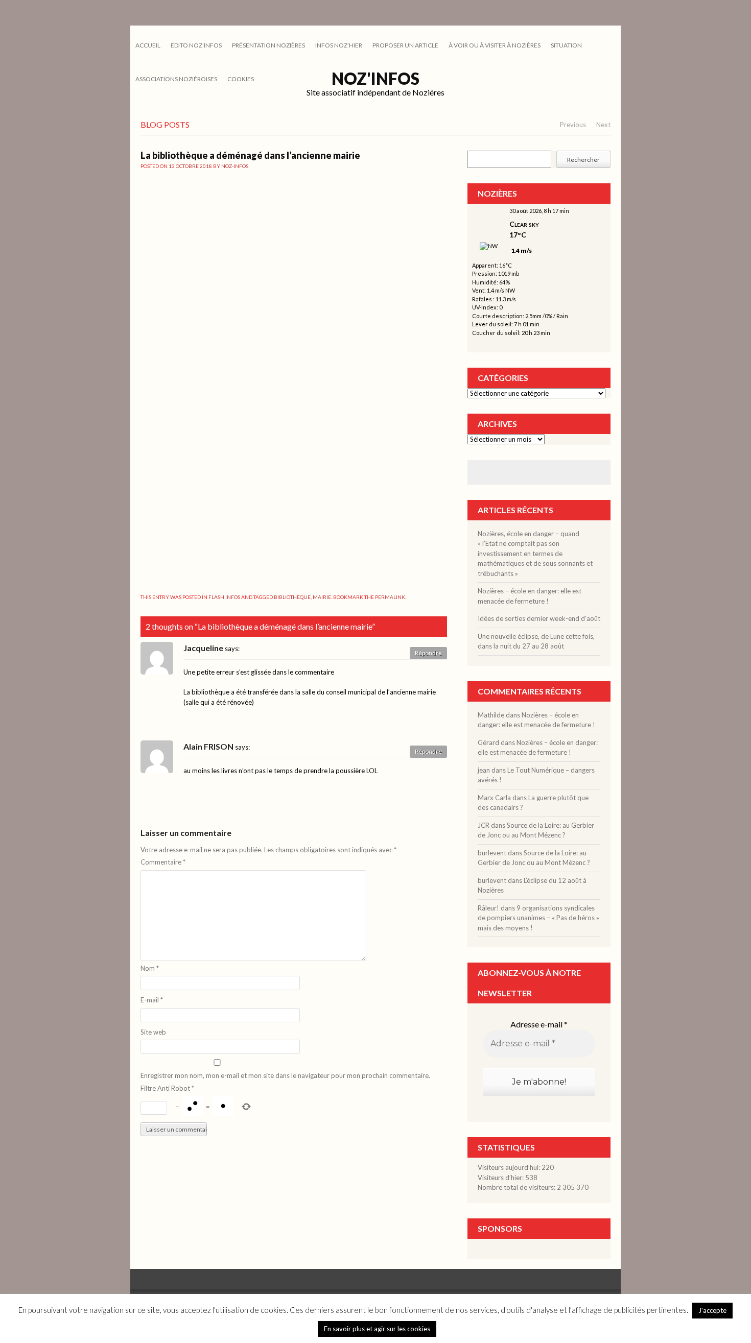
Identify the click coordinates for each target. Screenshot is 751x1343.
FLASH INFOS (224, 597)
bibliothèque (292, 597)
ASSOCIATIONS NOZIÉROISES (176, 79)
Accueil (147, 45)
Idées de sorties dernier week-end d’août (539, 618)
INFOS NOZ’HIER (338, 45)
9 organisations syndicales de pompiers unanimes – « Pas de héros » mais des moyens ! (538, 918)
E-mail (151, 1000)
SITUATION (566, 45)
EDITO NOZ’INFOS (196, 45)
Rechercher (583, 159)
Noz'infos (375, 78)
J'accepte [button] (712, 1310)
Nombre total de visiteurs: (517, 1187)
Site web (153, 1032)
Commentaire (162, 862)
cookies (240, 79)
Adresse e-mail (539, 1024)
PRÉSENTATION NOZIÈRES (268, 45)
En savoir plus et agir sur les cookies (377, 1329)
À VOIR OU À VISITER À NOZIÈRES (495, 45)
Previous (573, 125)
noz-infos (234, 166)
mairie (322, 597)
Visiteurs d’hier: (501, 1177)
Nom (149, 968)
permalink (390, 597)
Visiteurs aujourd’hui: (510, 1167)
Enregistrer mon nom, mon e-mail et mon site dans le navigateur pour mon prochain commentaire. (285, 1075)
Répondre (428, 653)
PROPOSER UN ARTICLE (405, 45)
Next (603, 125)
